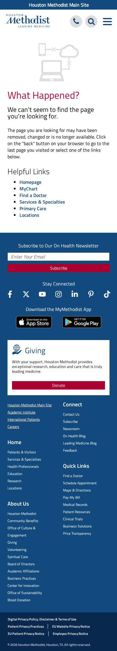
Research (14, 481)
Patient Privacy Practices (26, 626)
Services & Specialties (42, 201)
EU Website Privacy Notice (71, 626)
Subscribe (58, 268)
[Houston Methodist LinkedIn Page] (74, 294)
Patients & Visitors (22, 452)
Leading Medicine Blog (80, 443)
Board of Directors (21, 564)
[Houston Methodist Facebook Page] (10, 294)
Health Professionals (23, 466)
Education (15, 473)
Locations (29, 215)
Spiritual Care (18, 557)
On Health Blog (74, 436)
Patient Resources (76, 512)
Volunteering (17, 549)
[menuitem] (58, 5)
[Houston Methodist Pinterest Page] (90, 294)
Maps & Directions (77, 490)
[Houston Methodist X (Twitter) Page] (26, 294)
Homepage (30, 182)
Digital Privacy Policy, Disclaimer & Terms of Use (42, 619)
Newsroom (71, 429)
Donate (58, 385)
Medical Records (75, 504)
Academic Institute (21, 412)
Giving (12, 542)
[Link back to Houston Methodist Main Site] (28, 21)
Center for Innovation (23, 585)
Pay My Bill (71, 497)
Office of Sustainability (25, 593)
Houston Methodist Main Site (59, 4)
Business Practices (22, 578)
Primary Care (33, 208)
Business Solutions (77, 526)
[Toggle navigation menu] (107, 21)
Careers (13, 426)
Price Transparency (77, 533)
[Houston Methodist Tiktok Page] (107, 294)
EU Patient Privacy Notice (26, 633)
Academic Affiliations (23, 571)
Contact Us (71, 414)
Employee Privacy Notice (70, 633)
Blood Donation (19, 600)
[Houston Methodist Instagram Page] (58, 294)
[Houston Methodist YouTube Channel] (42, 294)
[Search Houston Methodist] (91, 21)
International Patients (24, 419)
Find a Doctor (33, 195)
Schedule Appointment (80, 483)
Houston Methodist (22, 513)
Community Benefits (23, 521)
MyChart (29, 188)
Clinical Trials (73, 519)
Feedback (70, 450)
